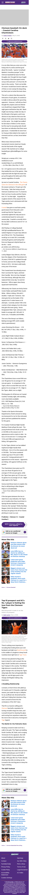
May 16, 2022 (20, 165)
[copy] (11, 38)
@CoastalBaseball (11, 230)
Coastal (4, 207)
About (3, 858)
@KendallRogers (16, 151)
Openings (20, 858)
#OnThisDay (6, 228)
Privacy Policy (5, 867)
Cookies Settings (6, 878)
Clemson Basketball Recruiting (14, 845)
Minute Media (11, 881)
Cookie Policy (5, 870)
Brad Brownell (21, 650)
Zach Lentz (6, 615)
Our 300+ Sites (21, 861)
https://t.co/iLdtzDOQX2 (9, 489)
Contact (3, 861)
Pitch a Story (21, 864)
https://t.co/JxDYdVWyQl (15, 163)
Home (3, 587)
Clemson (4, 708)
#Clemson (16, 394)
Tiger (3, 720)
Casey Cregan (7, 35)
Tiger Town (22, 655)
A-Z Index (20, 872)
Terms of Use (21, 867)
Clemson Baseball (10, 587)
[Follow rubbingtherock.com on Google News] (25, 532)
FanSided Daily (6, 864)
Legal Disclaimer (22, 870)
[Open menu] (3, 2)
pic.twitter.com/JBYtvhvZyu (10, 247)
